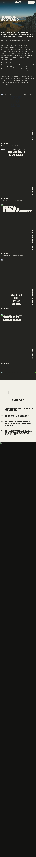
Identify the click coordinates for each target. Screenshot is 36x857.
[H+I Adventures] (18, 2)
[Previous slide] (3, 392)
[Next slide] (7, 392)
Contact (31, 2)
